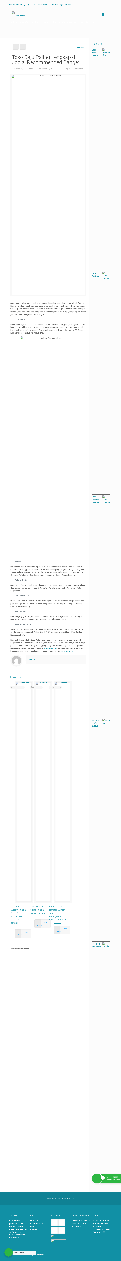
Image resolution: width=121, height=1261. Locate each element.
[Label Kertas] (18, 15)
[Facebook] (98, 4)
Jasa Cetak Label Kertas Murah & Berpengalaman (37, 909)
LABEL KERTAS (36, 1223)
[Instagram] (106, 4)
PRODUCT (34, 1221)
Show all (80, 47)
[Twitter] (102, 4)
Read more (14, 1237)
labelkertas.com (50, 648)
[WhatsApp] (94, 4)
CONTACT (34, 1229)
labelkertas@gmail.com (61, 4)
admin (29, 69)
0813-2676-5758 (40, 4)
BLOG (32, 1226)
